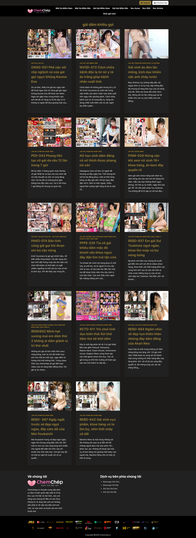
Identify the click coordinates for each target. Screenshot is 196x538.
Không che (91, 237)
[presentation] (49, 43)
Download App (161, 3)
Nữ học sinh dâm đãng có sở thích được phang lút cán (98, 160)
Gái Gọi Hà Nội (109, 492)
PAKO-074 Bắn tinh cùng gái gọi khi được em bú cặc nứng (48, 245)
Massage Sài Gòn (111, 482)
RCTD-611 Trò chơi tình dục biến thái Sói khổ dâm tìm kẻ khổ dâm (97, 334)
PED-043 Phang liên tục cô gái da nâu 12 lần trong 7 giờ (49, 160)
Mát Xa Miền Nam (64, 8)
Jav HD (41, 63)
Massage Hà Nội (110, 485)
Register (147, 3)
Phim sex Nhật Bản (142, 63)
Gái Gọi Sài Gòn (110, 488)
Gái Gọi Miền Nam (101, 8)
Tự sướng (156, 63)
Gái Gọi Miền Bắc (120, 8)
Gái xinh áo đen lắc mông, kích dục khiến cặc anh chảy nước (144, 72)
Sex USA (146, 8)
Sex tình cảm (92, 239)
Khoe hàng (139, 151)
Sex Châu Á (156, 237)
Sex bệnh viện (92, 63)
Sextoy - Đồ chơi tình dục (55, 237)
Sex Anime (158, 8)
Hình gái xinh (109, 14)
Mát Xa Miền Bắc (83, 8)
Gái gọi (34, 63)
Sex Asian (135, 8)
